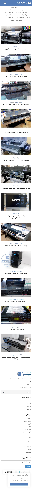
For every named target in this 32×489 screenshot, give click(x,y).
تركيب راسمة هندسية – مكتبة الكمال (16, 245)
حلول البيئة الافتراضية (22, 12)
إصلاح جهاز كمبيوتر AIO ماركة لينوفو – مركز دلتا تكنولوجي (16, 217)
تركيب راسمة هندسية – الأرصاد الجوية (16, 76)
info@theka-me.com (24, 382)
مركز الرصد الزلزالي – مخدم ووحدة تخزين (16, 301)
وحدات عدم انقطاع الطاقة (16, 10)
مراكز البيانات (24, 15)
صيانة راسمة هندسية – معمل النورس (16, 49)
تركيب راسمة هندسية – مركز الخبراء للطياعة (16, 104)
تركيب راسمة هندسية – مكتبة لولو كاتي (16, 132)
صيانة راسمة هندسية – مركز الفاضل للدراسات (16, 188)
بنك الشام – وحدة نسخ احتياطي (16, 329)
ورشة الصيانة (13, 7)
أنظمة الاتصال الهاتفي (16, 20)
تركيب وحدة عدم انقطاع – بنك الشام (16, 273)
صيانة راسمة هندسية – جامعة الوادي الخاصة (16, 160)
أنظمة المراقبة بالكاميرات (11, 15)
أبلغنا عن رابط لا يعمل (24, 388)
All (21, 7)
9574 (28, 385)
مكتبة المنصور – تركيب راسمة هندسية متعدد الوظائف (16, 358)
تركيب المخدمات (9, 12)
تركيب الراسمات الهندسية (23, 17)
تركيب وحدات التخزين (7, 17)
